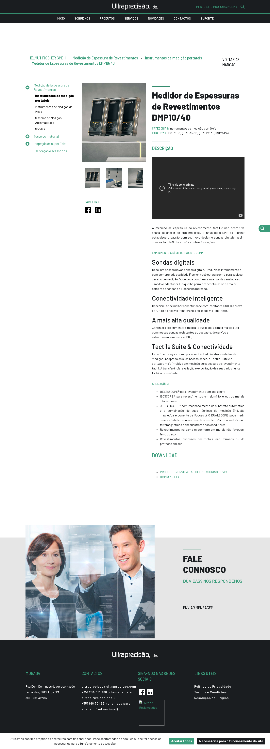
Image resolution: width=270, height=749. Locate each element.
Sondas (40, 129)
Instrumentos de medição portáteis (192, 128)
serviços (131, 18)
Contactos (182, 18)
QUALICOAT (206, 133)
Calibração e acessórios (50, 151)
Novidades (156, 18)
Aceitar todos (181, 741)
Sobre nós (82, 18)
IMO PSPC (173, 133)
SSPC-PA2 (222, 133)
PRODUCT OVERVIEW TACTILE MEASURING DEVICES (195, 472)
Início (61, 18)
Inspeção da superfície (50, 144)
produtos (107, 18)
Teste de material (46, 136)
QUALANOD (189, 133)
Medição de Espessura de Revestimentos (51, 87)
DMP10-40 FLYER (171, 476)
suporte (207, 18)
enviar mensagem (198, 607)
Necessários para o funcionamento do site (231, 741)
